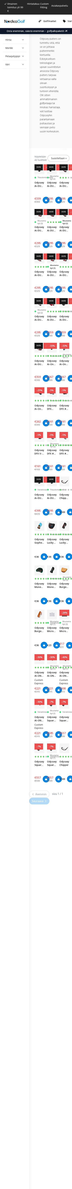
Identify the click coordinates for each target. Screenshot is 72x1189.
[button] (13, 39)
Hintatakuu (33, 3)
